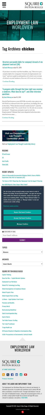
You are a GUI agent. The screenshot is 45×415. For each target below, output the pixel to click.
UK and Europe (6, 154)
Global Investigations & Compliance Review (14, 289)
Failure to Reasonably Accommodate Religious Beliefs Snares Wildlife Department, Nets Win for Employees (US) (21, 176)
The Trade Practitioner (8, 324)
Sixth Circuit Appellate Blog (9, 313)
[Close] (40, 188)
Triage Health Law (7, 327)
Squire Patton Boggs (34, 5)
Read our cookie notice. (11, 206)
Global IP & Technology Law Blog (11, 285)
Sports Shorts (6, 317)
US (3, 157)
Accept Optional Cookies (22, 218)
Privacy (4, 378)
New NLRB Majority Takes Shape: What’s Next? (15, 184)
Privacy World (6, 306)
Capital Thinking (6, 275)
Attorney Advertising (8, 369)
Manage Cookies (22, 224)
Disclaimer (11, 378)
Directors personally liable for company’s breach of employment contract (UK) (23, 63)
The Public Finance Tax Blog (9, 320)
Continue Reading (9, 81)
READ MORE (24, 398)
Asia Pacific (5, 161)
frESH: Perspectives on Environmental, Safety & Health (17, 334)
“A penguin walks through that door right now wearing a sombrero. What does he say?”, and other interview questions (22, 91)
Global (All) (5, 164)
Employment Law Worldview (9, 282)
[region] (22, 207)
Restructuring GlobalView (9, 310)
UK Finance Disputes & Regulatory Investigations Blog (16, 331)
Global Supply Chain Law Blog (10, 296)
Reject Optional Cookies (22, 212)
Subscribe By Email (10, 232)
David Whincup (8, 67)
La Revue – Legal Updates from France (12, 299)
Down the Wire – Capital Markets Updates (13, 278)
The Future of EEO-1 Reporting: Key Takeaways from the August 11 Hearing (22, 181)
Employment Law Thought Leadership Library (21, 144)
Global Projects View (8, 292)
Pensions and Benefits (8, 303)
